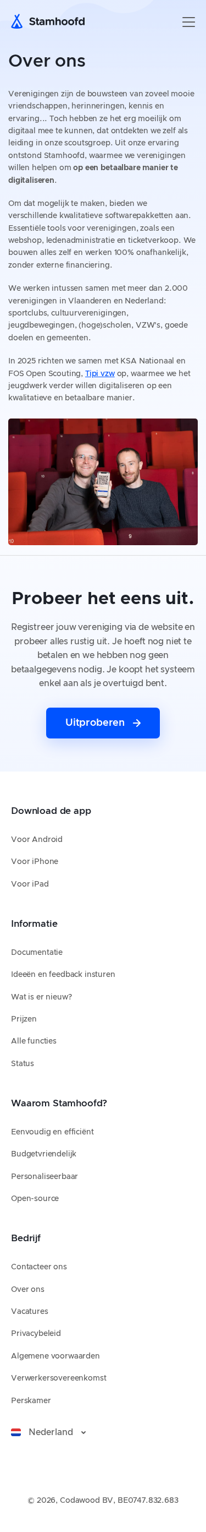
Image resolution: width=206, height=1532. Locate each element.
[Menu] (188, 22)
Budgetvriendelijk (43, 1154)
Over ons (27, 1290)
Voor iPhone (34, 862)
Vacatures (29, 1312)
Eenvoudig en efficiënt (52, 1132)
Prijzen (24, 1019)
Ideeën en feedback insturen (63, 975)
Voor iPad (30, 884)
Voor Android (37, 840)
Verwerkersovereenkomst (58, 1378)
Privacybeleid (36, 1334)
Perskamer (31, 1401)
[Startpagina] (51, 22)
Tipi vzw (100, 374)
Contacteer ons (39, 1267)
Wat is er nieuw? (41, 997)
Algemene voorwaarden (55, 1356)
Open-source (35, 1199)
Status (22, 1064)
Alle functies (34, 1041)
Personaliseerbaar (44, 1177)
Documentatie (37, 953)
